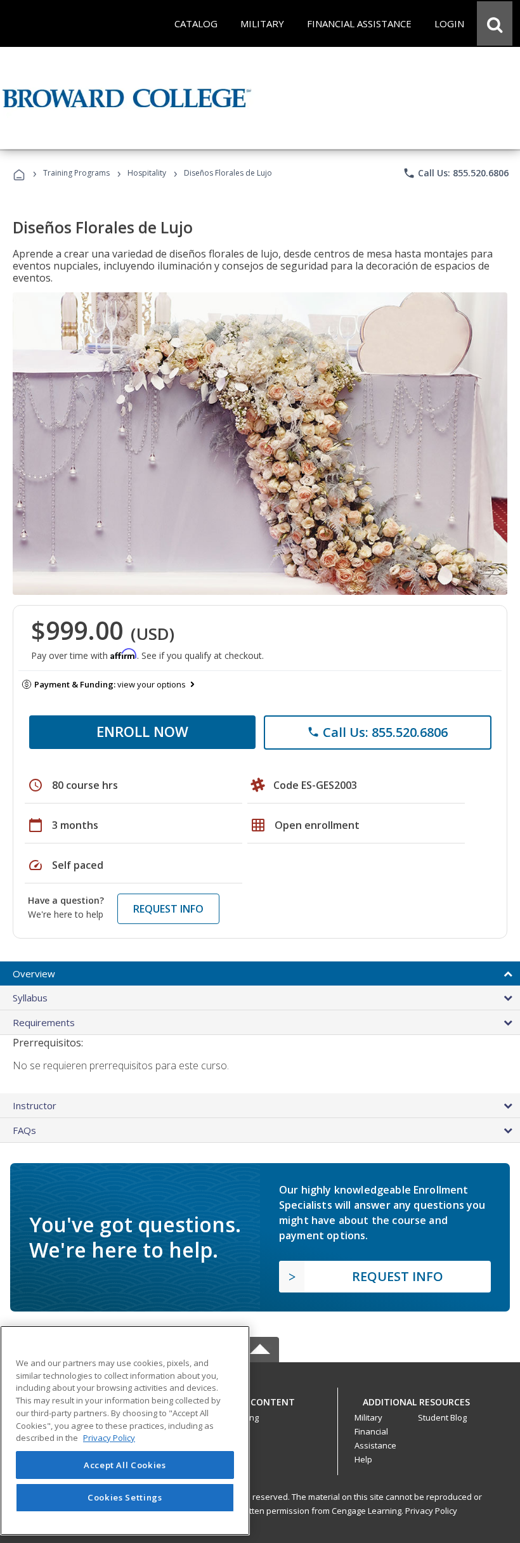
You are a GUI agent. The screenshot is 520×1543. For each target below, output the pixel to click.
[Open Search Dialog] (494, 23)
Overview (34, 973)
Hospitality (147, 172)
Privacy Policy (431, 1510)
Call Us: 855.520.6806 (456, 173)
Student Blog (442, 1417)
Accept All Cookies (125, 1465)
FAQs (24, 1130)
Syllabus (30, 997)
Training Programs (76, 172)
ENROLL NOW (142, 731)
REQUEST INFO (168, 909)
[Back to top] (260, 1399)
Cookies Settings (125, 1497)
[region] (125, 1430)
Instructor (34, 1105)
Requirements (44, 1022)
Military (368, 1417)
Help (363, 1459)
